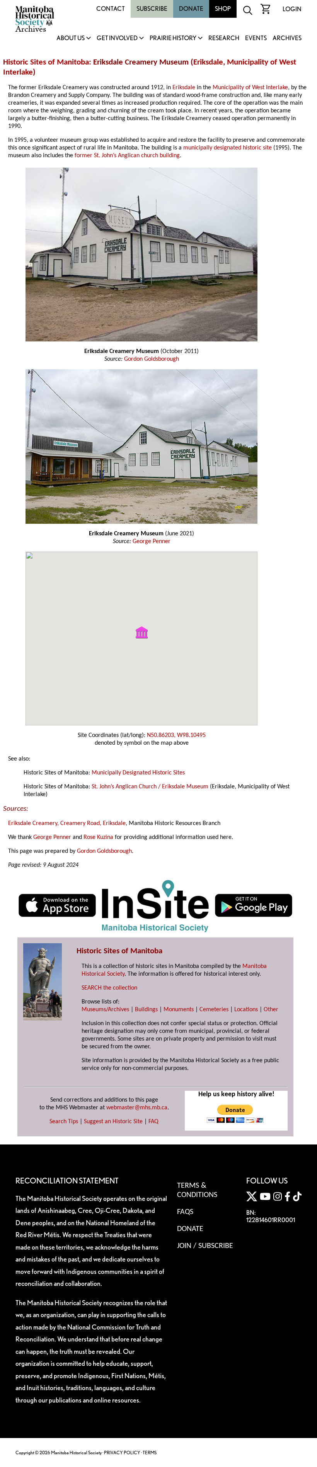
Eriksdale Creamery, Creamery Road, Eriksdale (67, 823)
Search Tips (63, 1122)
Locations (246, 1010)
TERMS (150, 1452)
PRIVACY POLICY (122, 1452)
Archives (287, 38)
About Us (70, 38)
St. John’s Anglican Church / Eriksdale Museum (150, 787)
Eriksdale (208, 62)
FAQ (153, 1122)
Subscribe (151, 8)
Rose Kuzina (98, 837)
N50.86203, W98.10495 (176, 735)
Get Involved (117, 38)
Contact (110, 8)
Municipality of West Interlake (250, 88)
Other (271, 1010)
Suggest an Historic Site (113, 1122)
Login (292, 9)
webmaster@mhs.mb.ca (136, 1108)
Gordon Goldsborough (151, 359)
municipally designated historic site (227, 148)
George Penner (151, 541)
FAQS (185, 1212)
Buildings (146, 1010)
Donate (191, 8)
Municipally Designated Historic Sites (138, 773)
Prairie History (173, 38)
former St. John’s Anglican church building (127, 156)
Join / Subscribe (205, 1246)
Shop (223, 8)
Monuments (179, 1010)
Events (256, 38)
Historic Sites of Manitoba (46, 62)
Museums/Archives (105, 1010)
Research (223, 38)
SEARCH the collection (109, 988)
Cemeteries (213, 1010)
